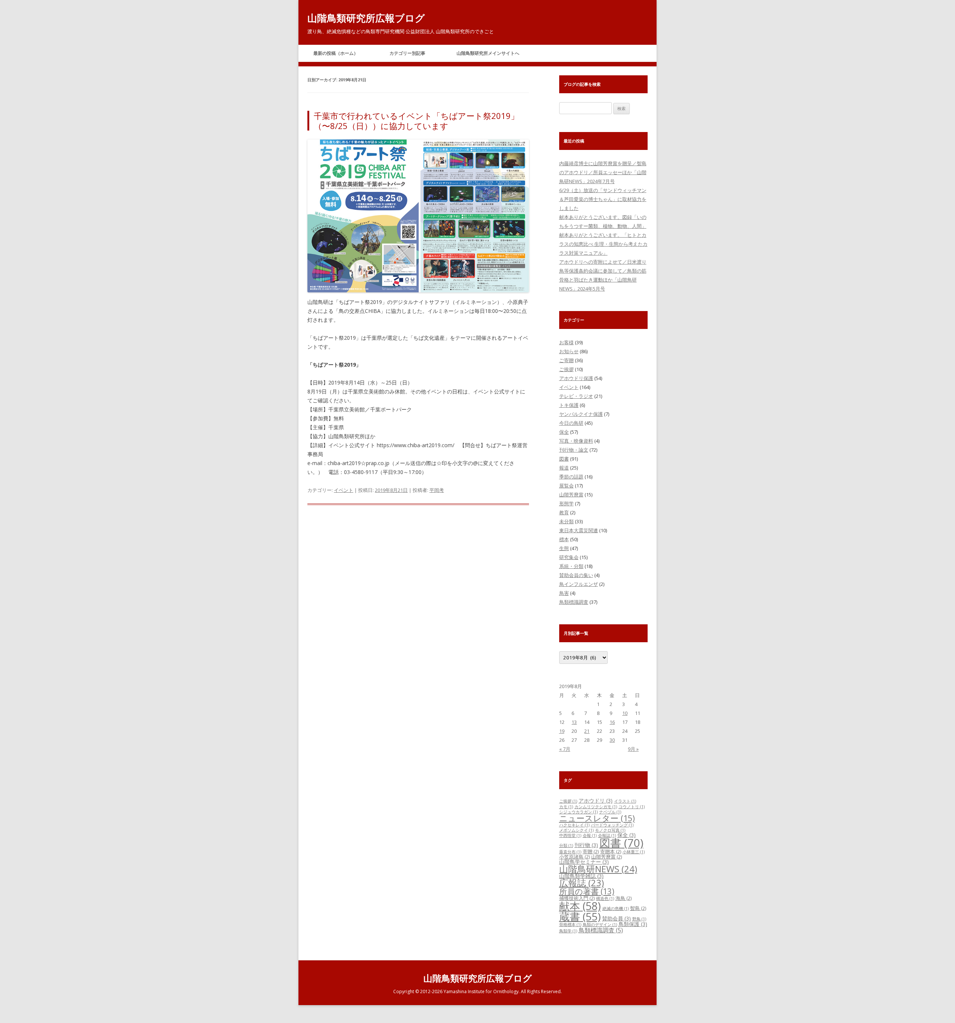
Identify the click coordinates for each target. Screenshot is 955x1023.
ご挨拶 (566, 369)
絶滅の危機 (615, 908)
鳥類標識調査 (573, 602)
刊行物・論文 (573, 449)
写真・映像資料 (576, 440)
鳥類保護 (633, 924)
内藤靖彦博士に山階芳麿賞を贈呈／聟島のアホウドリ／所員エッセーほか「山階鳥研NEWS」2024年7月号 (602, 172)
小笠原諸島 (574, 856)
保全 (564, 432)
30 (612, 740)
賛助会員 (616, 918)
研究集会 (569, 557)
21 (586, 731)
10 (624, 713)
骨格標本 (570, 924)
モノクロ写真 (610, 830)
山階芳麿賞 (571, 494)
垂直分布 (570, 851)
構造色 (605, 898)
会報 (590, 835)
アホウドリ (596, 800)
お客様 (566, 342)
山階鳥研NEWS (598, 869)
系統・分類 (571, 566)
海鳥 (624, 898)
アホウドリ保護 (576, 378)
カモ (566, 806)
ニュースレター (597, 818)
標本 (564, 539)
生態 (564, 548)
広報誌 (581, 883)
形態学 (566, 503)
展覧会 (566, 485)
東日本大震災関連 (578, 530)
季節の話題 (571, 476)
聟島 (638, 908)
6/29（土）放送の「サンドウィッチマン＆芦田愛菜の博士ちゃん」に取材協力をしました (602, 199)
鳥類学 (568, 930)
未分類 (566, 521)
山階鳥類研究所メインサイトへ (488, 53)
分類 (566, 845)
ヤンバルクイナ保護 (581, 414)
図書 (564, 458)
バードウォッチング (612, 825)
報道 (564, 467)
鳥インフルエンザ (578, 584)
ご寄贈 (566, 360)
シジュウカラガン (578, 812)
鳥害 (564, 593)
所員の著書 (586, 891)
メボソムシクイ (576, 830)
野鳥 (639, 919)
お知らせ (569, 351)
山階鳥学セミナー (584, 861)
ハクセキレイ (574, 825)
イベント (343, 490)
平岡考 (436, 490)
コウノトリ (632, 806)
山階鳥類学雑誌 (581, 875)
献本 (580, 906)
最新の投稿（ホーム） (335, 53)
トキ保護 (569, 405)
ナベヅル (610, 812)
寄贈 (591, 851)
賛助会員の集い (576, 575)
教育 (564, 512)
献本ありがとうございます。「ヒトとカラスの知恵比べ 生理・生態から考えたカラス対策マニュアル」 (603, 244)
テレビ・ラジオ (576, 396)
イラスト (625, 801)
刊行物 (586, 844)
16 (612, 722)
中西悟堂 (570, 835)
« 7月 (564, 749)
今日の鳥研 (571, 423)
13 (574, 722)
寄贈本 (610, 851)
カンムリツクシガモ (595, 806)
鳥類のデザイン (600, 924)
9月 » (633, 749)
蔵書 (580, 916)
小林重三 (634, 851)
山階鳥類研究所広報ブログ (366, 18)
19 (561, 731)
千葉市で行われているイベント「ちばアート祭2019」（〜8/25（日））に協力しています (416, 120)
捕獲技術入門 (577, 898)
